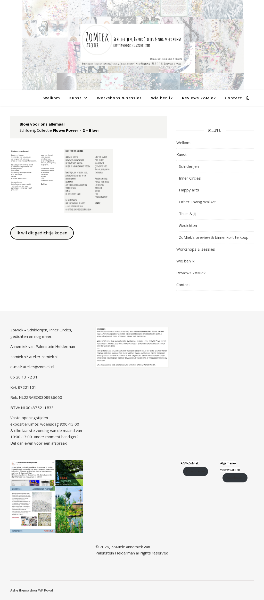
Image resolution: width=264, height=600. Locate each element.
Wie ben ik (162, 97)
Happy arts (189, 189)
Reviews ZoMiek (199, 97)
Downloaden (195, 471)
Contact (233, 97)
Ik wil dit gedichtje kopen (41, 233)
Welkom (51, 97)
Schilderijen (189, 166)
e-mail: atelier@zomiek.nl (32, 366)
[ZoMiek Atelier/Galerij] (132, 45)
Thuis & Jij (187, 213)
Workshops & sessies (119, 97)
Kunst (75, 97)
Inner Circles (190, 178)
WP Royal (45, 590)
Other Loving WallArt (197, 201)
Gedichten (188, 225)
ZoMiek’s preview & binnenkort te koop (214, 237)
